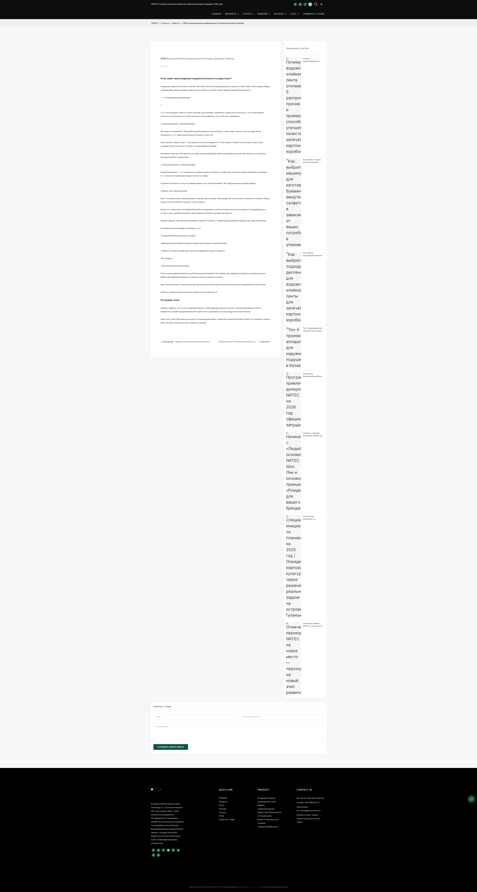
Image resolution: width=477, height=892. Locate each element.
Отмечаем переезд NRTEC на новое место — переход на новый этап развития (312, 624)
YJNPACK (155, 23)
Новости (176, 23)
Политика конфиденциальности (274, 887)
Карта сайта (253, 887)
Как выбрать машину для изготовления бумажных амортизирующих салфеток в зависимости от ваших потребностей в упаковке (313, 161)
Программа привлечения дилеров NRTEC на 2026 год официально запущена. (312, 375)
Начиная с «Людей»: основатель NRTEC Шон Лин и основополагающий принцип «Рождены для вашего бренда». (313, 434)
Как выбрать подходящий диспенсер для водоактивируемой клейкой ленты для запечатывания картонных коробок (313, 254)
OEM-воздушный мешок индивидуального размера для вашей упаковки (213, 23)
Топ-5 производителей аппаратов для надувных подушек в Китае (313, 329)
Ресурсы (165, 23)
